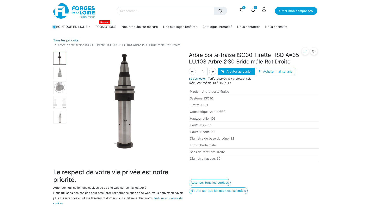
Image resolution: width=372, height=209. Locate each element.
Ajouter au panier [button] (239, 71)
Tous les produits (65, 40)
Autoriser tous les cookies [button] (210, 182)
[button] (76, 100)
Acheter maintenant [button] (277, 71)
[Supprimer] (192, 71)
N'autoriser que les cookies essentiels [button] (218, 191)
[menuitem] (106, 27)
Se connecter (197, 78)
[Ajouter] (212, 71)
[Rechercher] (220, 11)
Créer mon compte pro (296, 11)
